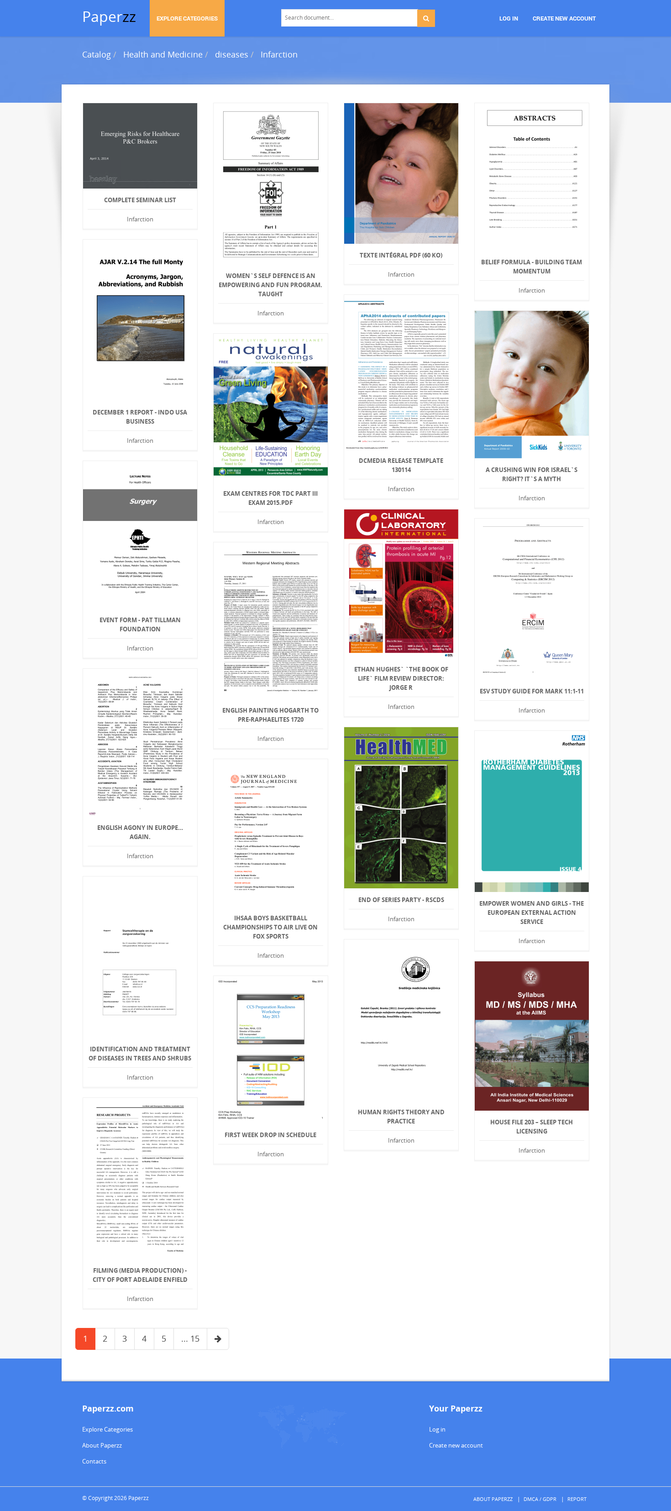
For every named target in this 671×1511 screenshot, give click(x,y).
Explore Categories (107, 1429)
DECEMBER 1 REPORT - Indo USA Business (140, 416)
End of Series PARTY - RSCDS (401, 900)
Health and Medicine (163, 54)
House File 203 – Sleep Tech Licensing (531, 1126)
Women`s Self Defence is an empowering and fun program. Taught (270, 285)
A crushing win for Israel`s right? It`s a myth (531, 474)
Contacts (94, 1461)
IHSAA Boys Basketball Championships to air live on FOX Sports (270, 927)
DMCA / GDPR (540, 1498)
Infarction (279, 54)
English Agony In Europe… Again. (140, 832)
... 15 (190, 1338)
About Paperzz (102, 1445)
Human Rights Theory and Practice (401, 1116)
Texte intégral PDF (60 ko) (401, 255)
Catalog (96, 54)
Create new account (456, 1445)
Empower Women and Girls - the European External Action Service (531, 912)
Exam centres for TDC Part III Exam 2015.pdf (270, 498)
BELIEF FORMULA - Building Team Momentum (531, 266)
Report (577, 1498)
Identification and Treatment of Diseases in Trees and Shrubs (140, 1053)
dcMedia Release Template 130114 (401, 465)
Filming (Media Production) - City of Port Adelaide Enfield (140, 1275)
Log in (437, 1429)
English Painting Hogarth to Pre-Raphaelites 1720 (270, 715)
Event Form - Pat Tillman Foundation (140, 624)
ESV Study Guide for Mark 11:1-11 (532, 691)
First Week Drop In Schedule (270, 1135)
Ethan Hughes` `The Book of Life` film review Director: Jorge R (401, 678)
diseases (231, 54)
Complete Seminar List (140, 200)
